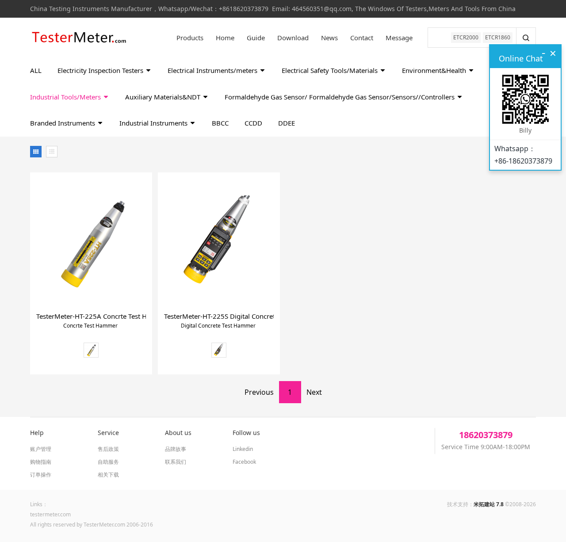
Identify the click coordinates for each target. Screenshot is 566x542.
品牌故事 (175, 449)
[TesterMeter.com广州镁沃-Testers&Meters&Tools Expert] (78, 37)
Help (37, 432)
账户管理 (40, 449)
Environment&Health (435, 70)
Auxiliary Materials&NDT (163, 96)
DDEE (286, 122)
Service (108, 432)
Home (225, 37)
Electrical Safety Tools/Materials (330, 70)
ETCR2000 (465, 37)
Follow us (246, 432)
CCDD (253, 122)
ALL (36, 70)
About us (178, 432)
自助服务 (108, 462)
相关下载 (108, 474)
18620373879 (485, 435)
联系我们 (175, 462)
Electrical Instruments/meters (213, 70)
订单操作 (40, 474)
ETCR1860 (497, 37)
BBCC (220, 122)
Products (189, 37)
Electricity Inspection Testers (101, 70)
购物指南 (40, 462)
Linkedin (243, 449)
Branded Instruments (63, 122)
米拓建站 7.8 (489, 504)
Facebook (244, 462)
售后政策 (108, 449)
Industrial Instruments (154, 122)
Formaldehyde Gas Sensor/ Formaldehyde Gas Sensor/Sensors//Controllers (340, 96)
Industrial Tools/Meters (66, 96)
